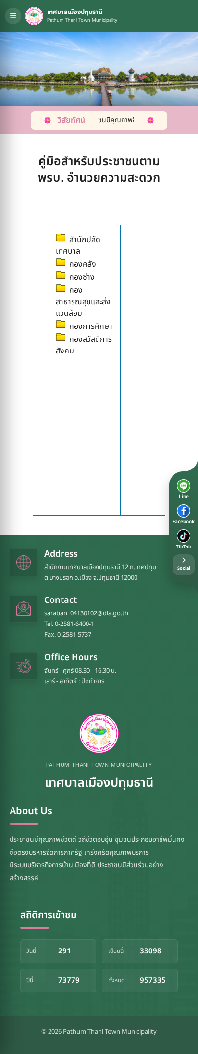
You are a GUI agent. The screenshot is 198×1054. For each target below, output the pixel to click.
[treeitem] (84, 245)
